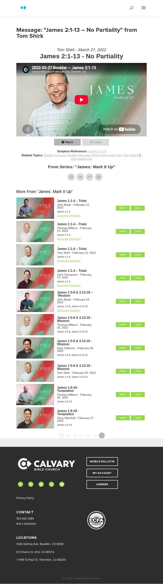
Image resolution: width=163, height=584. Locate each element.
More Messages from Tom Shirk (115, 155)
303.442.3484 (25, 518)
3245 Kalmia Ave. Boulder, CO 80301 (40, 544)
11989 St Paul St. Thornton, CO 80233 (41, 560)
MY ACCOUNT (102, 473)
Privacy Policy (25, 498)
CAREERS (102, 484)
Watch (69, 142)
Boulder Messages (79, 155)
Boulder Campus (55, 155)
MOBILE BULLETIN (102, 461)
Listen (97, 142)
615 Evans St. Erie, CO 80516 (35, 552)
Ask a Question (26, 523)
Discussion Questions (69, 215)
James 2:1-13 (97, 151)
